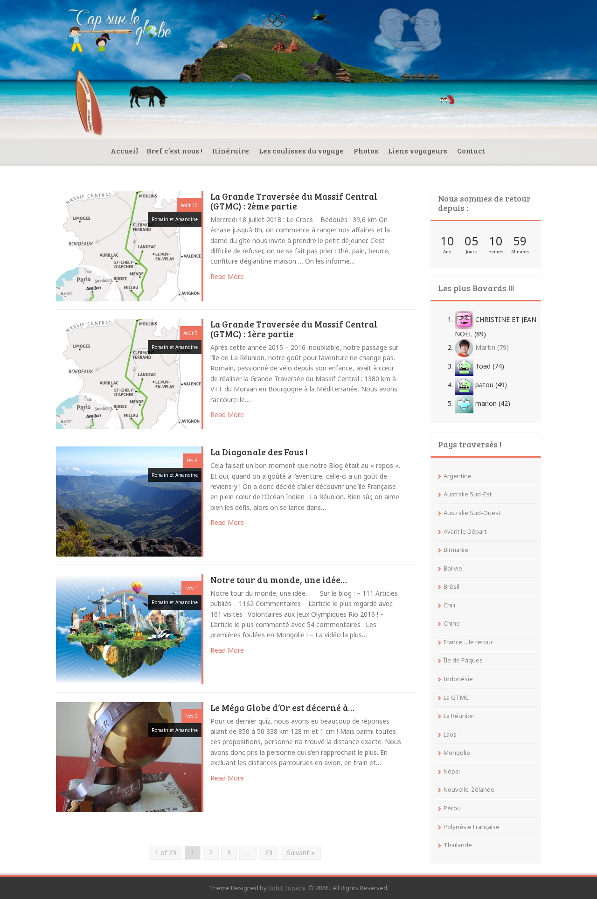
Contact (471, 150)
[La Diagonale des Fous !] (128, 500)
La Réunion (459, 715)
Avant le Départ (465, 531)
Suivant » (301, 852)
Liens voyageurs (417, 150)
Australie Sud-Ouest (472, 513)
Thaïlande (458, 845)
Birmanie (456, 549)
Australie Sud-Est (468, 494)
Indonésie (458, 679)
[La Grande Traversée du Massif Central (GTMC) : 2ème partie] (128, 245)
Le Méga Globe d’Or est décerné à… (282, 708)
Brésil (451, 586)
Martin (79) (491, 347)
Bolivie (453, 568)
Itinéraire (230, 150)
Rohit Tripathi (286, 888)
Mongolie (457, 752)
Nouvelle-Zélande (469, 789)
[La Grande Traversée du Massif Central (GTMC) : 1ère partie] (128, 373)
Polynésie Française (472, 826)
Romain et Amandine (175, 219)
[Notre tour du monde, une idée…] (128, 628)
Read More (227, 276)
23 (268, 852)
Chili (449, 605)
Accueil (125, 150)
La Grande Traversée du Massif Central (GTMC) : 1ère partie (293, 330)
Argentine (458, 476)
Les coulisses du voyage (301, 150)
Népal (452, 771)
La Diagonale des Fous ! (259, 452)
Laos (450, 734)
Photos (366, 150)
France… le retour (468, 642)
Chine (452, 623)
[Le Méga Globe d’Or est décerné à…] (128, 756)
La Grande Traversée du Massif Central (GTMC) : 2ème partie (293, 202)
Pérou (452, 808)
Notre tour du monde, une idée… (278, 580)
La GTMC (456, 697)
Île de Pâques (463, 660)
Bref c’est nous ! (174, 150)
